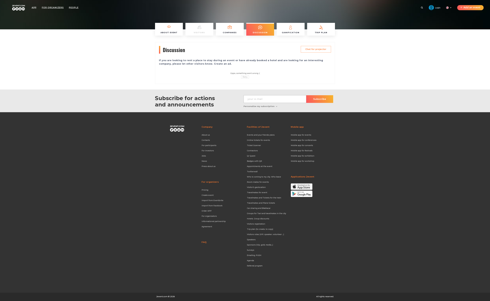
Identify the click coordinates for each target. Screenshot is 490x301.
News (204, 161)
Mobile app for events (301, 135)
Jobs (204, 156)
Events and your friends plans (261, 135)
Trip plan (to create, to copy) (260, 229)
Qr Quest (251, 156)
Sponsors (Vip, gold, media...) (260, 245)
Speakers (251, 239)
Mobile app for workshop (302, 161)
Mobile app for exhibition (302, 156)
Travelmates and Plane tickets (261, 203)
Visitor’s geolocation (256, 187)
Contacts (206, 140)
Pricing (205, 190)
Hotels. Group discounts (258, 219)
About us (206, 135)
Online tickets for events (258, 140)
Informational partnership (214, 221)
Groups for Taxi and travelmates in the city (266, 213)
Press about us (209, 166)
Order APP (207, 211)
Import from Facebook (212, 205)
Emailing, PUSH (254, 255)
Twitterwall (252, 171)
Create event (208, 195)
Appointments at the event (259, 166)
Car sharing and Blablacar (259, 208)
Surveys (250, 250)
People (74, 7)
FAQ (204, 242)
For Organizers (53, 7)
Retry (245, 77)
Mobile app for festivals (302, 150)
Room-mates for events (258, 182)
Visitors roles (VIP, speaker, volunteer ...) (265, 234)
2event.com (162, 296)
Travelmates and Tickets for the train (264, 198)
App (34, 7)
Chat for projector (315, 49)
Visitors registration (256, 224)
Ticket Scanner (254, 145)
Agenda (250, 260)
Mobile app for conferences (303, 140)
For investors (208, 150)
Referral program (254, 266)
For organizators (209, 216)
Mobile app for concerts (302, 145)
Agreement (207, 226)
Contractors (252, 150)
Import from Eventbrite (212, 200)
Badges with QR (254, 161)
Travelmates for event (257, 192)
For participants (209, 145)
